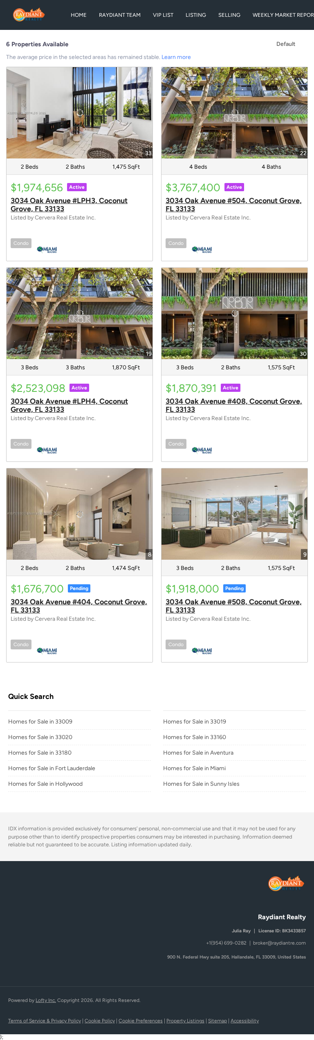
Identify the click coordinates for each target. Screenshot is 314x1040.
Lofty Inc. (46, 1000)
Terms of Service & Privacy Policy (44, 1021)
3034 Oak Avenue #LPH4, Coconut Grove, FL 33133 (69, 405)
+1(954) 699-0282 (226, 943)
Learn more (176, 57)
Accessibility (245, 1021)
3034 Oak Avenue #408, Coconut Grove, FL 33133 (234, 405)
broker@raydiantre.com (279, 943)
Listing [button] (196, 15)
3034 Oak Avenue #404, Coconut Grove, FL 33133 (79, 606)
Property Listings (185, 1021)
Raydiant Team (120, 15)
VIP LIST (163, 15)
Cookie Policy (100, 1021)
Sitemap (217, 1021)
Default (285, 44)
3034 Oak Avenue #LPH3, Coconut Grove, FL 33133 (69, 204)
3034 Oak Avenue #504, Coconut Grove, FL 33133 (234, 204)
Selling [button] (229, 15)
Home (79, 15)
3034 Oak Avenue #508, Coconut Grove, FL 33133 (234, 606)
